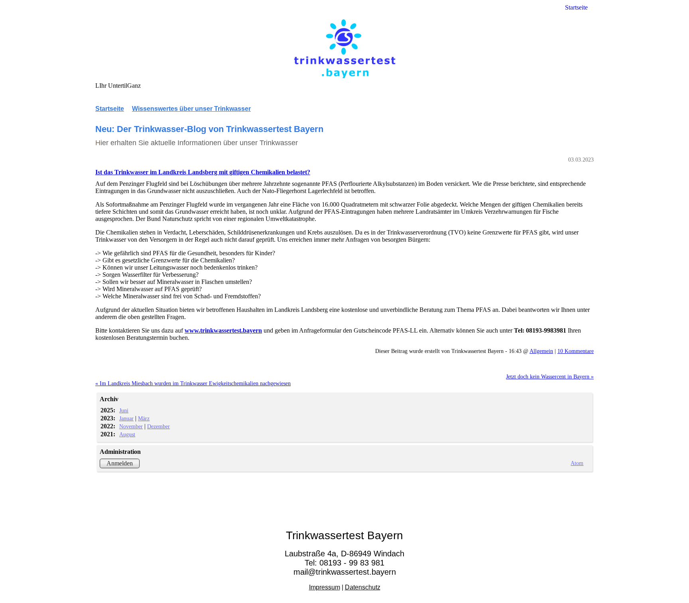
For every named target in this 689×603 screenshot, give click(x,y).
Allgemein (541, 351)
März (144, 418)
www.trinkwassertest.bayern (223, 330)
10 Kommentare (575, 351)
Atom (577, 463)
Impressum (324, 587)
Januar (126, 418)
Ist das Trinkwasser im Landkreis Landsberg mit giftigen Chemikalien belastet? (202, 172)
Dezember (158, 426)
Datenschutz (362, 587)
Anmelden (119, 463)
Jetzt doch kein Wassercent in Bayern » (550, 376)
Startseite (576, 7)
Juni (123, 410)
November (131, 426)
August (127, 434)
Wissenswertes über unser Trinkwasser (191, 108)
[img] (344, 49)
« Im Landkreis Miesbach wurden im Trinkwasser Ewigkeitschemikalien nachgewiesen (193, 383)
